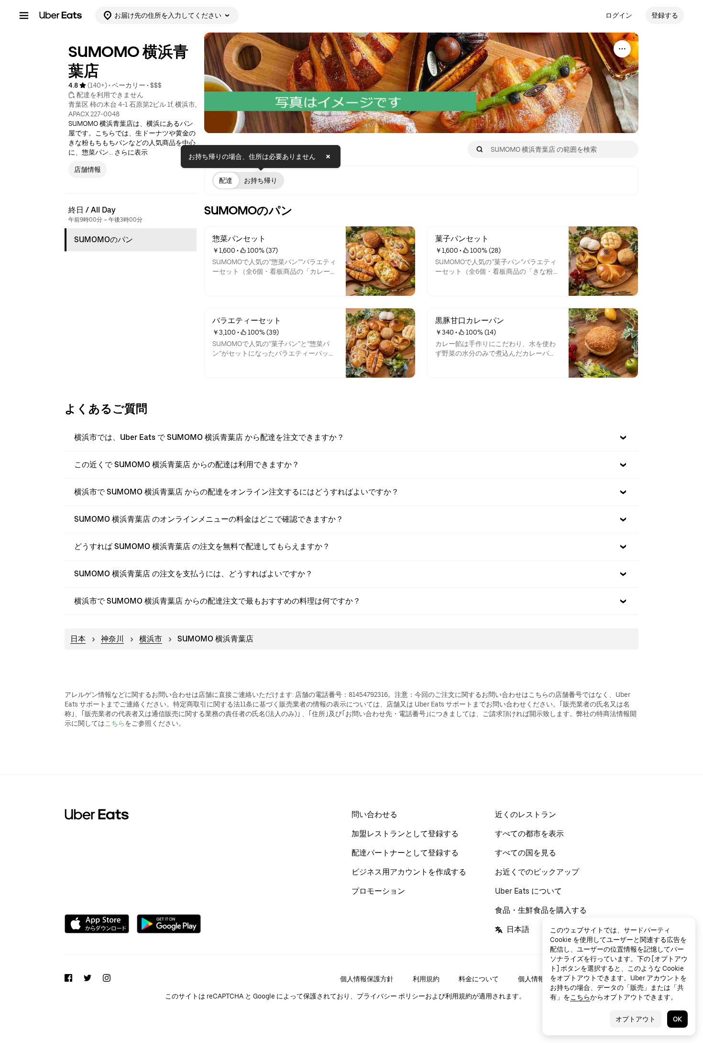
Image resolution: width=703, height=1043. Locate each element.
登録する (664, 15)
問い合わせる (374, 814)
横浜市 (150, 638)
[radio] (225, 180)
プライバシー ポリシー (391, 996)
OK (677, 1019)
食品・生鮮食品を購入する (541, 910)
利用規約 (426, 979)
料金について (479, 979)
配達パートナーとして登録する (405, 852)
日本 (78, 638)
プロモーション (378, 891)
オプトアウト (635, 1019)
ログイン (618, 15)
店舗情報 (87, 169)
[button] (351, 437)
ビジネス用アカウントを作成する (409, 871)
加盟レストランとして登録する (405, 833)
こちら (115, 723)
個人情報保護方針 (367, 979)
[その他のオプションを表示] (622, 48)
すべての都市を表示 (529, 833)
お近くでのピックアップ (537, 871)
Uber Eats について (528, 891)
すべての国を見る (525, 852)
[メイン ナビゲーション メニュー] (23, 15)
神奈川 (112, 638)
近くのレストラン (525, 814)
